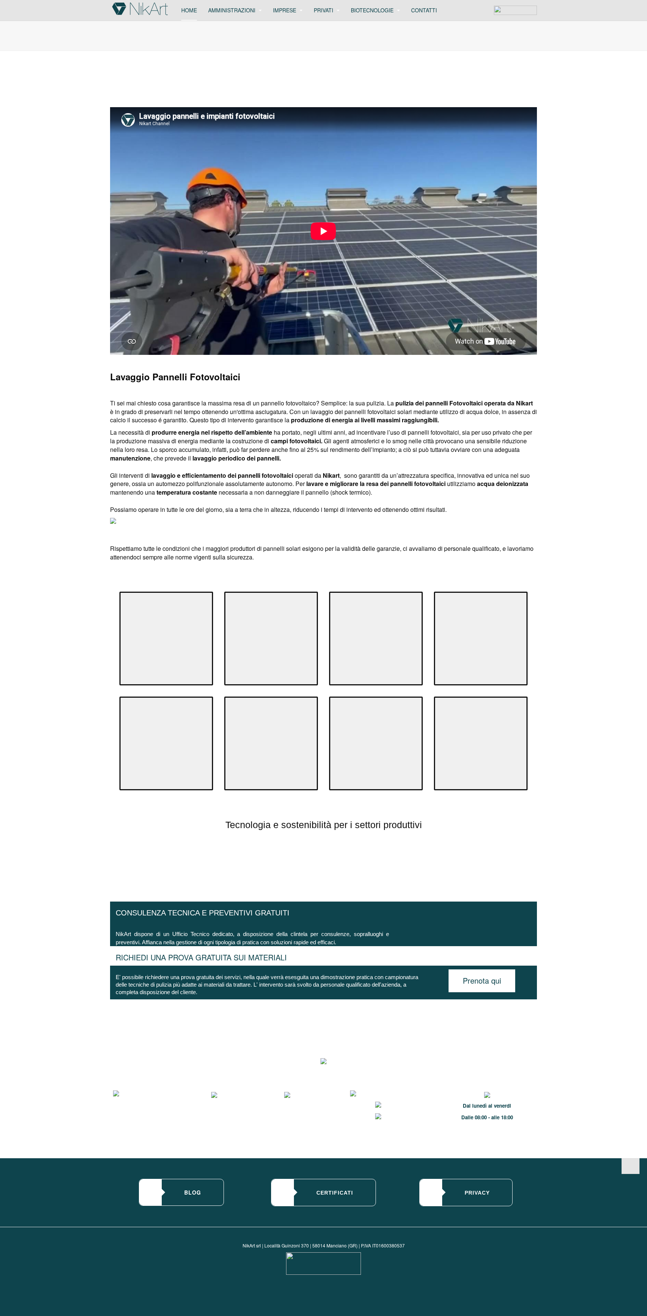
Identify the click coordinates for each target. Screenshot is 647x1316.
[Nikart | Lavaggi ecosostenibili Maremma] (140, 8)
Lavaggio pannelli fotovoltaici (208, 74)
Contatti (424, 10)
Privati (324, 10)
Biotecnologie (373, 10)
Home (189, 10)
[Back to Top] (631, 1166)
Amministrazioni (232, 10)
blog (192, 1192)
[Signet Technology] (323, 1263)
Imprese (285, 10)
